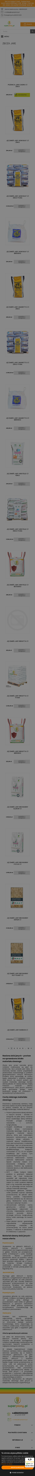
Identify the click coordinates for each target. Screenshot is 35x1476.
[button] (17, 1472)
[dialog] (17, 1463)
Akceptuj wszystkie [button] (17, 1467)
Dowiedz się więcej (6, 1464)
